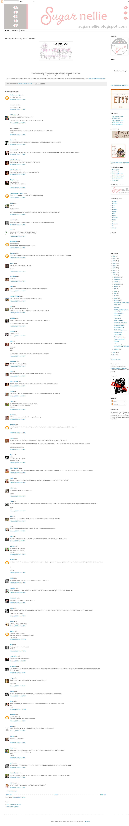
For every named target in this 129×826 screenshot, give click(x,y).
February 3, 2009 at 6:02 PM (17, 432)
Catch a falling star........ (120, 330)
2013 (114, 265)
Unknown (12, 424)
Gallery (23, 30)
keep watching (118, 332)
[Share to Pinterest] (44, 84)
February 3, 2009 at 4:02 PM (17, 224)
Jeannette (13, 150)
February (116, 300)
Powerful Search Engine (16, 193)
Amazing (116, 307)
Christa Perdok (14, 773)
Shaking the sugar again (120, 322)
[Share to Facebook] (42, 84)
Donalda (12, 588)
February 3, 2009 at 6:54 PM (17, 496)
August (116, 286)
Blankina (114, 203)
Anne (11, 203)
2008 (114, 352)
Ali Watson (13, 666)
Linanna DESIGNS (15, 296)
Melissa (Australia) (117, 178)
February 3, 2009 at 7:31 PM (17, 531)
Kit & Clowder (116, 118)
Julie (11, 341)
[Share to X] (40, 84)
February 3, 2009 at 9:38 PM (17, 592)
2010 (114, 272)
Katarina (12, 318)
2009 (114, 275)
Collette (12, 783)
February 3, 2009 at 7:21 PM (17, 521)
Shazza (12, 736)
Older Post (103, 794)
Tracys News (117, 318)
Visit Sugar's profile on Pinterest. (119, 85)
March (116, 298)
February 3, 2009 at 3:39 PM (17, 123)
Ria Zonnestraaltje (15, 95)
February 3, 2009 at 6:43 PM (17, 482)
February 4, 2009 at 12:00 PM (18, 709)
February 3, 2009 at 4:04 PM (17, 236)
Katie (113, 213)
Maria (11, 644)
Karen (11, 263)
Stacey (114, 220)
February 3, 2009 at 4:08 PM (17, 257)
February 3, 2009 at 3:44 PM (17, 154)
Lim (11, 306)
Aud (11, 230)
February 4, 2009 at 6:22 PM (17, 767)
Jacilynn (12, 331)
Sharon (12, 691)
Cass (113, 205)
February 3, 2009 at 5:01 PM (17, 326)
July (115, 289)
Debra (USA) (115, 170)
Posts (115, 401)
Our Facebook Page (117, 116)
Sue (113, 222)
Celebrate (116, 341)
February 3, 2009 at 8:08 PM (17, 554)
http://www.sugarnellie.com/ (118, 368)
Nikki (11, 726)
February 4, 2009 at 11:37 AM (18, 696)
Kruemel (12, 253)
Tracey (12, 415)
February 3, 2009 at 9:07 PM (17, 582)
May (115, 293)
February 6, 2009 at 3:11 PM (17, 787)
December (117, 277)
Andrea (114, 201)
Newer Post (9, 794)
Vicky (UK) (115, 180)
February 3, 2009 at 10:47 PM (18, 651)
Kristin (12, 391)
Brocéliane (13, 276)
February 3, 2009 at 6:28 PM (17, 472)
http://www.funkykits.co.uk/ (97, 78)
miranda (12, 220)
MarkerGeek (13, 241)
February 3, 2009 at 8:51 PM (17, 572)
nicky (11, 678)
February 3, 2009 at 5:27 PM (17, 366)
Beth (11, 516)
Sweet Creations (118, 320)
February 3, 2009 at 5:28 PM (17, 376)
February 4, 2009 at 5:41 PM (17, 757)
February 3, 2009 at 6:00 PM (17, 419)
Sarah (11, 478)
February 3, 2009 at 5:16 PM (17, 336)
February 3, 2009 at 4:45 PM (17, 301)
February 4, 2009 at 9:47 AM (17, 686)
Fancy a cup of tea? (119, 339)
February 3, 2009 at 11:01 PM (18, 661)
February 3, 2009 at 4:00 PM (17, 198)
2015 (114, 261)
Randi (11, 536)
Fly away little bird (119, 327)
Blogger (87, 821)
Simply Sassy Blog (117, 124)
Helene (114, 211)
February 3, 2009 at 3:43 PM (17, 134)
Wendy (114, 228)
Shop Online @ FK (117, 122)
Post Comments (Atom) (19, 797)
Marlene (12, 180)
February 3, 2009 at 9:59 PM (17, 626)
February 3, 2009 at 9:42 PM (17, 602)
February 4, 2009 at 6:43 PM (17, 777)
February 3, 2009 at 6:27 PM (17, 462)
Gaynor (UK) (115, 172)
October (116, 281)
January (116, 349)
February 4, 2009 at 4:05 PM (17, 742)
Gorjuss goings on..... (119, 337)
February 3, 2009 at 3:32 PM (17, 99)
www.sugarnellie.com (12, 806)
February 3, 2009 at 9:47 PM (17, 616)
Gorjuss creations (118, 313)
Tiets (11, 371)
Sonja (11, 286)
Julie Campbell (14, 160)
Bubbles (12, 546)
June (115, 291)
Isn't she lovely (118, 344)
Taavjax (12, 631)
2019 (114, 256)
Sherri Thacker (14, 468)
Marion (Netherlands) (118, 176)
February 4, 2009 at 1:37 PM (17, 721)
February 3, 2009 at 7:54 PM (17, 541)
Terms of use (14, 30)
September (117, 284)
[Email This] (36, 84)
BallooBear (13, 361)
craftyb (12, 438)
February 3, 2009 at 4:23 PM (17, 291)
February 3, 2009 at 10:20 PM (18, 639)
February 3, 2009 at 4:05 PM (17, 248)
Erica (11, 501)
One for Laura (117, 334)
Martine (12, 559)
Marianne (115, 217)
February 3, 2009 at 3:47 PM (17, 174)
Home (7, 30)
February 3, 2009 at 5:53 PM (17, 409)
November (117, 279)
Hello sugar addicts (119, 325)
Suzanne (114, 224)
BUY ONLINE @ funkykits (14, 804)
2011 (114, 270)
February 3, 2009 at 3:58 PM (17, 187)
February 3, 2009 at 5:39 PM (17, 396)
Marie (11, 701)
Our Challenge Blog (117, 120)
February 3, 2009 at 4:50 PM (17, 312)
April (115, 296)
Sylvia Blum (13, 115)
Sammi (12, 621)
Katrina (114, 215)
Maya (11, 455)
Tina (113, 226)
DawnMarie (13, 598)
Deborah (114, 209)
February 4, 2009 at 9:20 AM (17, 672)
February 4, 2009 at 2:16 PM (17, 731)
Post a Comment (12, 791)
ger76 (11, 578)
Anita (11, 608)
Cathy (11, 401)
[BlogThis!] (38, 84)
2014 (114, 263)
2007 (114, 354)
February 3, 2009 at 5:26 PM (17, 356)
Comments (116, 404)
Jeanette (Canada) (117, 174)
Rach (11, 140)
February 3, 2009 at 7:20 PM (17, 511)
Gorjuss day (117, 315)
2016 (114, 258)
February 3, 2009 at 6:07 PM (17, 449)
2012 (114, 268)
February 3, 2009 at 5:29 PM (17, 386)
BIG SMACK (117, 305)
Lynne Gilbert (13, 656)
